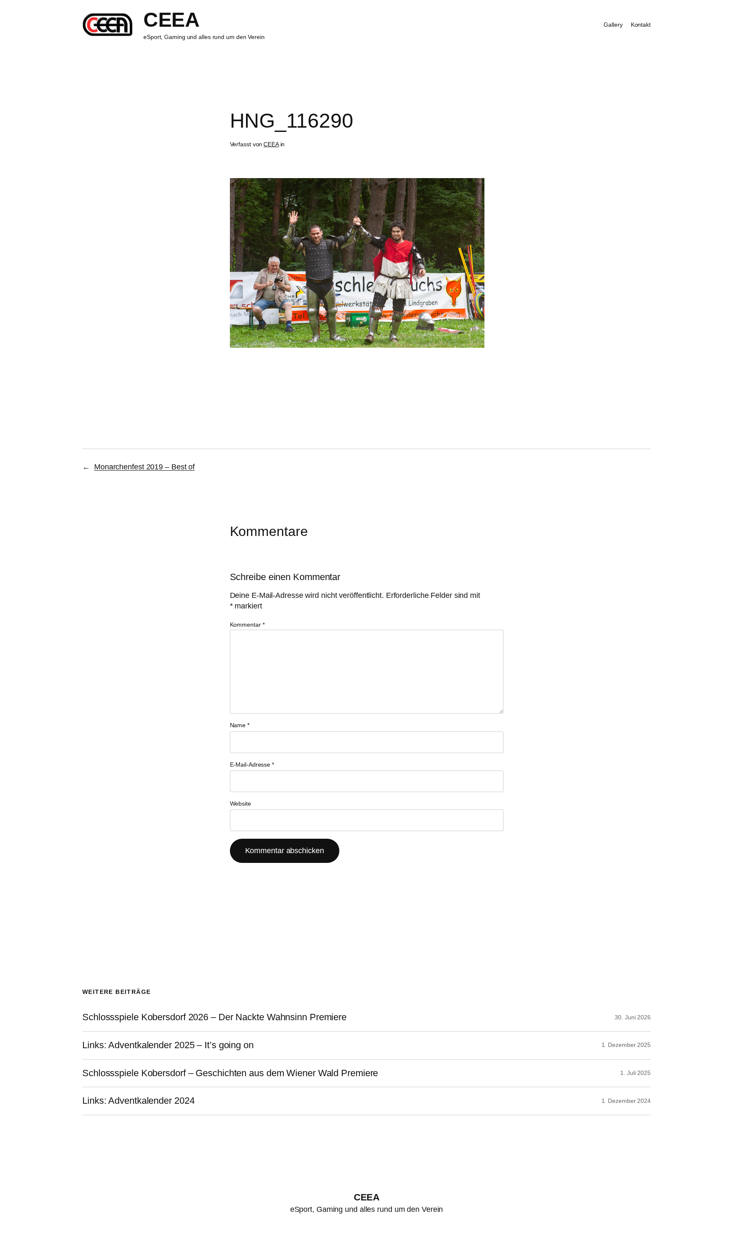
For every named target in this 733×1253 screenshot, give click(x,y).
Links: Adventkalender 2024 (138, 1101)
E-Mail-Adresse (252, 764)
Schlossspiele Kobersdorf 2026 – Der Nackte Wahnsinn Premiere (214, 1017)
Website (240, 803)
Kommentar (247, 624)
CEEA (171, 19)
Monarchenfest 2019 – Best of (144, 467)
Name (239, 725)
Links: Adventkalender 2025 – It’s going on (168, 1045)
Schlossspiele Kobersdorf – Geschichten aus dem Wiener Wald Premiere (230, 1073)
